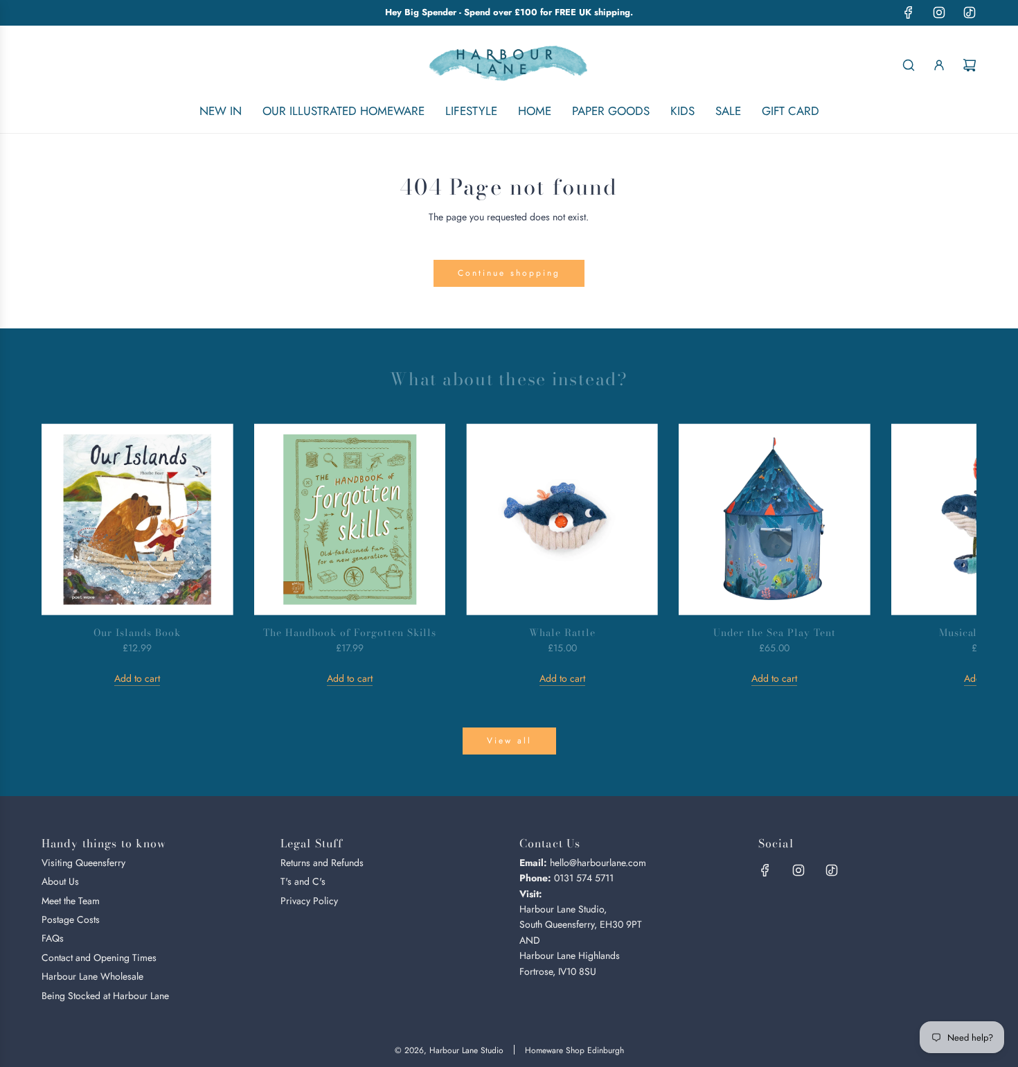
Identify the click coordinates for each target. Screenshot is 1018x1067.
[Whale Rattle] (562, 519)
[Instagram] (939, 12)
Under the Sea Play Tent (774, 632)
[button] (67, 555)
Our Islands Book (137, 632)
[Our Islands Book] (137, 519)
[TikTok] (969, 12)
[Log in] (939, 65)
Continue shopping (509, 273)
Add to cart (137, 678)
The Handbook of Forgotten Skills (349, 632)
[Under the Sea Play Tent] (774, 519)
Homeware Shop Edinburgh (574, 1050)
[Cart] (969, 65)
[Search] (908, 65)
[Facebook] (908, 12)
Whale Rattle (562, 632)
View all (509, 740)
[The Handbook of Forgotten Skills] (350, 519)
